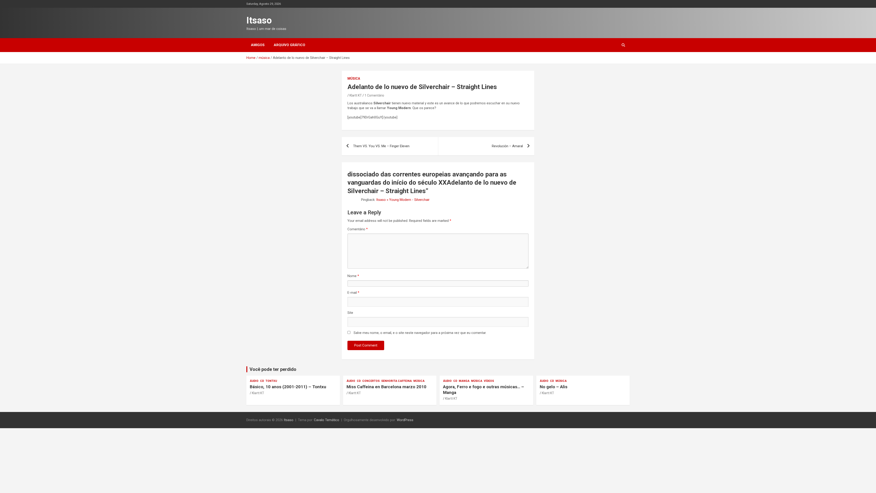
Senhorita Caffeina (396, 381)
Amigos (258, 45)
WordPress (405, 420)
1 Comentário (374, 95)
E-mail (353, 293)
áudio (254, 381)
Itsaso (259, 20)
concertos (371, 381)
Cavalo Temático (326, 420)
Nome (353, 276)
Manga (464, 381)
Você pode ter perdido (273, 369)
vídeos (489, 381)
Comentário (357, 229)
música (353, 78)
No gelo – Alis (553, 386)
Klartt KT (355, 95)
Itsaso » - (403, 200)
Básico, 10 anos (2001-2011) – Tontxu (288, 386)
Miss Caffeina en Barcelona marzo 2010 (386, 386)
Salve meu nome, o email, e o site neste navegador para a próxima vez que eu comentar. (420, 333)
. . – (381, 146)
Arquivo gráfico (289, 45)
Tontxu (271, 381)
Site (350, 313)
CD (262, 381)
